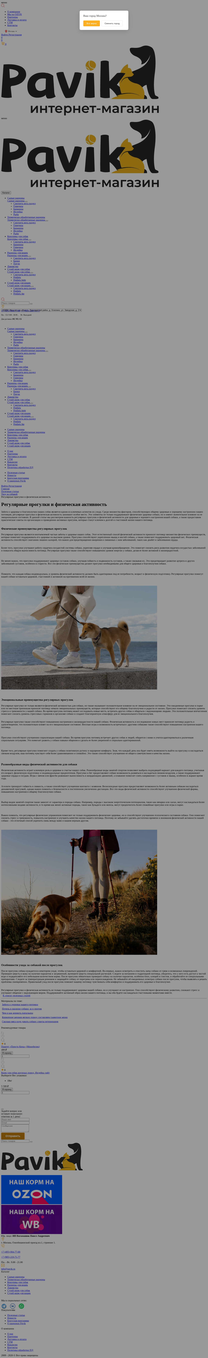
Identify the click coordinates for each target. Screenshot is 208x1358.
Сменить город (112, 23)
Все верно (91, 23)
